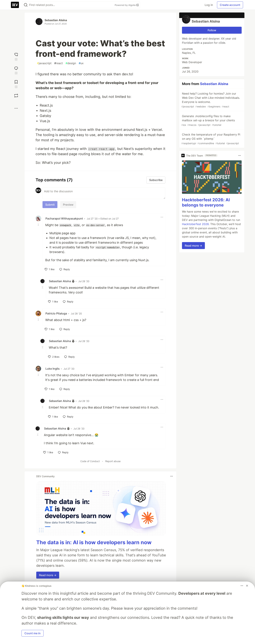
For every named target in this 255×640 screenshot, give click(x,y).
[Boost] (16, 95)
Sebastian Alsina (56, 20)
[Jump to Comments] (16, 70)
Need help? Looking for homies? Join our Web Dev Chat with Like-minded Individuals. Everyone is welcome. (210, 100)
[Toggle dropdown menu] (162, 217)
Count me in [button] (32, 633)
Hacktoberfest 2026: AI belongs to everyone (206, 202)
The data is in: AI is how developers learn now (94, 542)
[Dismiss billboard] (247, 585)
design (71, 63)
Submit (50, 204)
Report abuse (113, 461)
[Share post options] (16, 108)
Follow (212, 30)
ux (81, 63)
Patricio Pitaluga (56, 313)
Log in (209, 5)
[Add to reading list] (16, 83)
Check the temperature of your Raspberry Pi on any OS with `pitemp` (210, 139)
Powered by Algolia (125, 5)
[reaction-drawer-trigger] (16, 56)
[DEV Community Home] (15, 4)
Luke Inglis (52, 368)
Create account (230, 5)
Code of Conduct (90, 461)
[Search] (25, 5)
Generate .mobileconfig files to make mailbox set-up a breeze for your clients (208, 120)
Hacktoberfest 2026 (195, 224)
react (58, 63)
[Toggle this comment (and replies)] (39, 225)
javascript (44, 63)
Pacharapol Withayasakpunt (64, 218)
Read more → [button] (47, 575)
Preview (68, 204)
